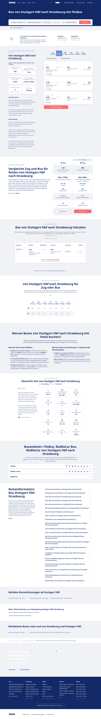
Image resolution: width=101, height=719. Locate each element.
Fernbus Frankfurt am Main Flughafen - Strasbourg (44, 632)
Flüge (28, 2)
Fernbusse (29, 681)
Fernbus (24, 2)
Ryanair (44, 684)
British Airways (46, 689)
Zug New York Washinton (16, 684)
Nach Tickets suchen (15, 73)
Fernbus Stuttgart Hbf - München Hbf (60, 598)
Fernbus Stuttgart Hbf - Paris (17, 598)
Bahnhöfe (11, 694)
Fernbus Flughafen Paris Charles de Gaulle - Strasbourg (65, 632)
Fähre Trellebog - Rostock (66, 691)
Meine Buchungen (69, 2)
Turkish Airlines (46, 687)
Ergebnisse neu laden (49, 238)
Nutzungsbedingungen (38, 714)
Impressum (26, 714)
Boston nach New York (15, 689)
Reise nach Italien (81, 694)
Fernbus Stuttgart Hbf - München (39, 598)
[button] (47, 22)
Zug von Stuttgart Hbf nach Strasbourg (20, 615)
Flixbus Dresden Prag (32, 689)
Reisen (78, 681)
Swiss (44, 691)
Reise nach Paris (81, 689)
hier (66, 270)
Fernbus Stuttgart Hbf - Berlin (17, 632)
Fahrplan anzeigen (15, 92)
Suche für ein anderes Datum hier (50, 261)
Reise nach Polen (81, 691)
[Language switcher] (58, 3)
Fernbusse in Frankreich (27, 640)
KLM (43, 694)
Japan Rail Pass (80, 684)
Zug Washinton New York (16, 687)
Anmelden (89, 2)
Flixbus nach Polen (31, 684)
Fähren (33, 2)
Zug (19, 2)
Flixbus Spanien (30, 687)
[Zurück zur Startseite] (13, 2)
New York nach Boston (15, 691)
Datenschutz (50, 714)
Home (10, 640)
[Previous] (28, 303)
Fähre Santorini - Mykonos (67, 684)
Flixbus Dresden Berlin (32, 691)
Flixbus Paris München (32, 694)
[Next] (89, 53)
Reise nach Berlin (81, 687)
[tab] (51, 58)
